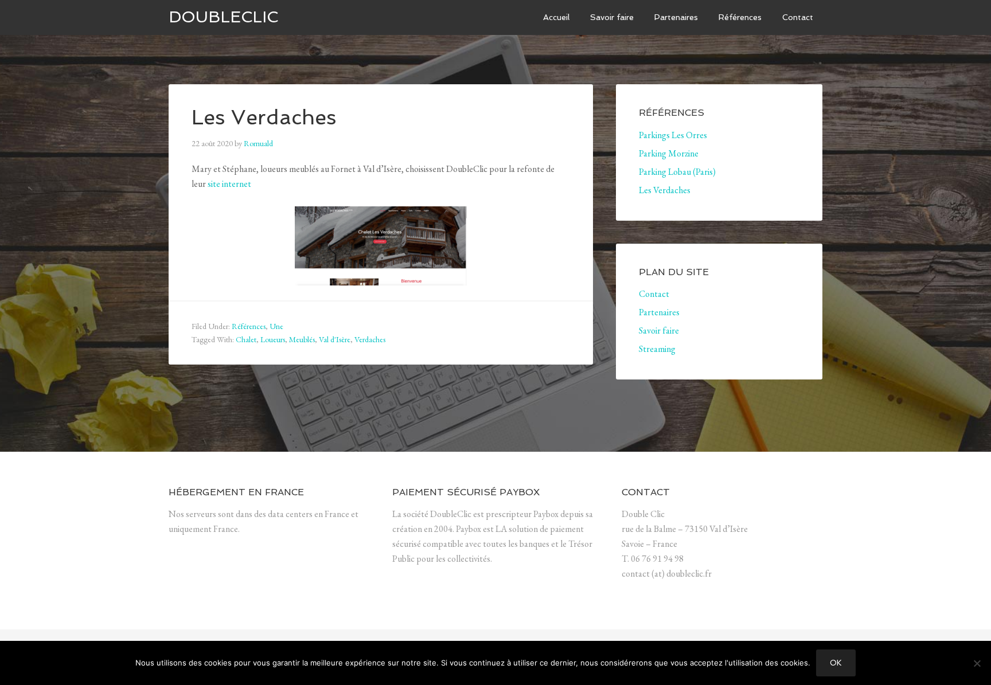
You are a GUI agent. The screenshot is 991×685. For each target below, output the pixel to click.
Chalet (246, 339)
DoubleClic (223, 16)
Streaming (657, 349)
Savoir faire (659, 330)
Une (276, 326)
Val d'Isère (334, 339)
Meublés (302, 339)
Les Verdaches (264, 117)
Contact (654, 294)
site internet (229, 184)
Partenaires (659, 312)
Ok (836, 663)
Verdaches (369, 339)
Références (249, 326)
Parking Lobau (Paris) (677, 172)
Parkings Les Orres (673, 135)
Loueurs (272, 339)
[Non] (976, 663)
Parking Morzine (669, 153)
